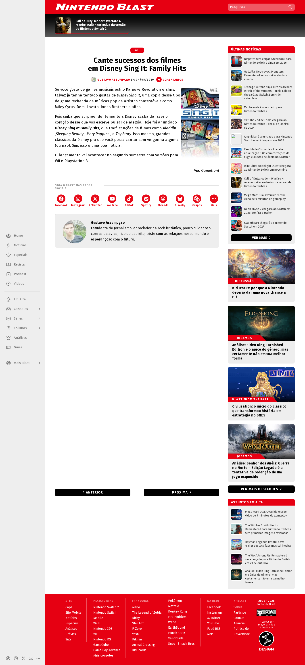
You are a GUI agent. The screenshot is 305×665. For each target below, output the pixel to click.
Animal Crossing (143, 645)
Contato (239, 618)
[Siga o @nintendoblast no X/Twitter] (23, 658)
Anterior (94, 492)
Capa (68, 607)
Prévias (70, 634)
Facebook (61, 205)
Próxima (180, 492)
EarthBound (176, 627)
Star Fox (138, 623)
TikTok (129, 205)
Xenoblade (176, 638)
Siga (68, 639)
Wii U (96, 623)
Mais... (211, 634)
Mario (136, 607)
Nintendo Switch (104, 613)
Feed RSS (214, 629)
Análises (71, 629)
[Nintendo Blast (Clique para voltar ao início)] (105, 7)
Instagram (78, 205)
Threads (163, 205)
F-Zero (137, 629)
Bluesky (180, 205)
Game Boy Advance (106, 650)
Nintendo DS (102, 639)
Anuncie (239, 623)
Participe (240, 613)
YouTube (112, 205)
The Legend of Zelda (146, 613)
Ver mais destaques (259, 489)
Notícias (71, 618)
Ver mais (260, 238)
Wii (137, 50)
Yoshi (135, 634)
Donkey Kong (177, 611)
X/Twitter (95, 205)
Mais (214, 205)
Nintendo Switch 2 (106, 607)
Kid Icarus (139, 650)
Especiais (72, 623)
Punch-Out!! (176, 633)
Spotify (146, 205)
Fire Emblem (177, 617)
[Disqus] (137, 310)
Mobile (98, 618)
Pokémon (175, 601)
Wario (172, 622)
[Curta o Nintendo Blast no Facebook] (8, 658)
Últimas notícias (246, 49)
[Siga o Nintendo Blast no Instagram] (16, 658)
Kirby (136, 618)
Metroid (173, 606)
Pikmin (137, 639)
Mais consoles (103, 655)
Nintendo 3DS (103, 629)
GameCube (101, 645)
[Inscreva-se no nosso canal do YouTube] (31, 658)
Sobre (238, 607)
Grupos (197, 205)
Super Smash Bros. (181, 644)
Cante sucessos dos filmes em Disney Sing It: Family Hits (137, 64)
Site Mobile (73, 613)
